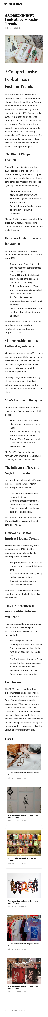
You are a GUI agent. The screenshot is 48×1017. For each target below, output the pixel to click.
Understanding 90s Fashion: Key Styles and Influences (23, 816)
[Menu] (43, 4)
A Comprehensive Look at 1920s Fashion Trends (23, 774)
